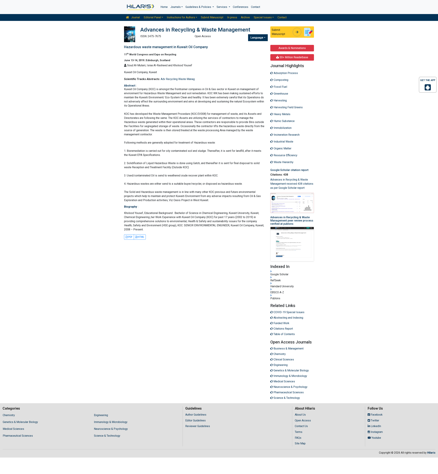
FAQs (298, 437)
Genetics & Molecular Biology (20, 422)
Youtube (376, 437)
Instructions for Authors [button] (181, 17)
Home (164, 7)
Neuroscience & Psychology (111, 428)
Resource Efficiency (285, 155)
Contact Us (301, 426)
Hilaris (431, 452)
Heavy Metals (281, 114)
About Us (300, 414)
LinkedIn (375, 426)
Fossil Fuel (280, 86)
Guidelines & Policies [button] (198, 7)
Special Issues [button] (263, 17)
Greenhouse (280, 93)
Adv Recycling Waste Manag (178, 79)
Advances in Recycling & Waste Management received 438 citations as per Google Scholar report (291, 183)
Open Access (303, 420)
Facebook (376, 414)
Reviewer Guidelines (197, 426)
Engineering (101, 415)
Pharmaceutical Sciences (18, 435)
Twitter (374, 420)
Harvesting (280, 100)
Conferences (240, 7)
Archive (245, 17)
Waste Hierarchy (283, 162)
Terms (298, 432)
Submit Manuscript (212, 17)
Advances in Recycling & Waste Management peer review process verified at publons (291, 220)
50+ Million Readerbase (293, 57)
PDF (130, 237)
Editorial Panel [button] (152, 17)
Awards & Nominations (292, 48)
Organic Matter (282, 148)
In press (232, 17)
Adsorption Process (285, 73)
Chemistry (9, 415)
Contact (255, 7)
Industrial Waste (283, 141)
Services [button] (222, 7)
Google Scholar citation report (289, 170)
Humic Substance (284, 121)
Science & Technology (107, 435)
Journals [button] (175, 7)
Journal (135, 17)
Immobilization (282, 128)
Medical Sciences (13, 428)
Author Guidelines (195, 414)
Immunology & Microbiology (110, 422)
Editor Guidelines (195, 420)
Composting (280, 80)
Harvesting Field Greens (288, 107)
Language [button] (256, 37)
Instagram (376, 432)
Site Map (300, 443)
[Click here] (140, 7)
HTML (140, 237)
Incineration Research (286, 134)
